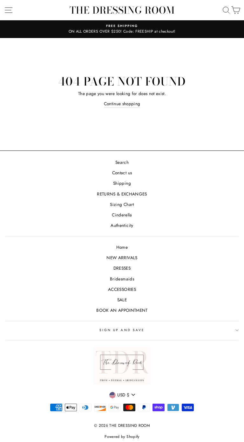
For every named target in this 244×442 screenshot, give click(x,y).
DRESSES (122, 268)
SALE (122, 300)
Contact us (122, 173)
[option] (122, 29)
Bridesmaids (122, 279)
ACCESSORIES (122, 289)
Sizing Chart (122, 204)
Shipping (122, 183)
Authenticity (122, 225)
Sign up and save (122, 330)
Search (122, 162)
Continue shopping (122, 103)
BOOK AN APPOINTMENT (121, 310)
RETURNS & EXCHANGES (122, 194)
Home (122, 247)
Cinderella (122, 215)
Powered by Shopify (122, 436)
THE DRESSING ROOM (122, 10)
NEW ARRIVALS (121, 257)
